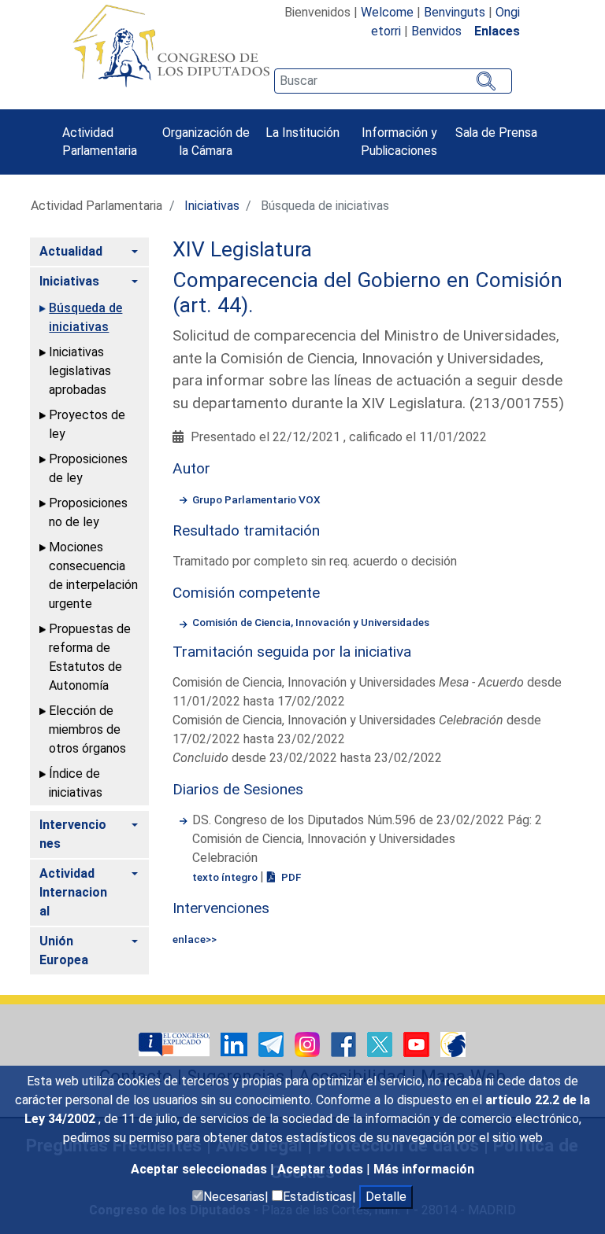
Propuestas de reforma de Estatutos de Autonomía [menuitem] (90, 657)
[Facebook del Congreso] (345, 1043)
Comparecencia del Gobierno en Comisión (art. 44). (367, 292)
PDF (290, 877)
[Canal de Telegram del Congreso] (272, 1043)
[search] (393, 81)
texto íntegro (226, 877)
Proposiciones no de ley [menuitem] (88, 512)
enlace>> (195, 939)
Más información (423, 1169)
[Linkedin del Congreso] (235, 1043)
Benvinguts (454, 12)
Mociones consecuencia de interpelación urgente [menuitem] (93, 575)
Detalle (386, 1196)
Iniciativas (211, 205)
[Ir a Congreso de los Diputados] (170, 46)
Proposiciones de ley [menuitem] (88, 468)
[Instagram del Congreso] (309, 1043)
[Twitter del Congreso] (381, 1043)
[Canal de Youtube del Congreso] (417, 1043)
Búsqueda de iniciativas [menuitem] (85, 317)
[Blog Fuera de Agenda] (453, 1043)
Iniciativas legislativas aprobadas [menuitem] (80, 370)
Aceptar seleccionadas (200, 1169)
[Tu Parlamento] (176, 1043)
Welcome (387, 12)
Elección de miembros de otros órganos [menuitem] (87, 729)
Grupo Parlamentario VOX (256, 499)
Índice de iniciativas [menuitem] (75, 783)
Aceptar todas (321, 1169)
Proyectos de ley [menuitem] (87, 424)
